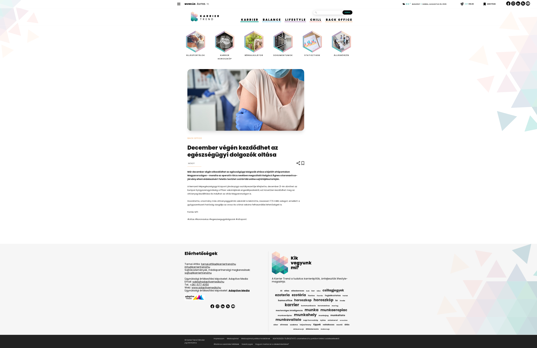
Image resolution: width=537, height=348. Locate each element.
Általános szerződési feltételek (226, 344)
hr (336, 300)
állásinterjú (298, 329)
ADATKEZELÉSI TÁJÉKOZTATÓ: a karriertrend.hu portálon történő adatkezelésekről (306, 338)
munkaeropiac (333, 310)
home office (285, 300)
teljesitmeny (305, 325)
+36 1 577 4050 (199, 284)
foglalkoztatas (333, 295)
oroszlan (344, 320)
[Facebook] (508, 3)
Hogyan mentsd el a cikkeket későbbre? (272, 344)
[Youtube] (528, 3)
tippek (317, 324)
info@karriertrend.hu (197, 267)
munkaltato (337, 315)
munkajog (323, 315)
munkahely (305, 314)
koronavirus (324, 305)
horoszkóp (323, 300)
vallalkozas (328, 324)
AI (281, 290)
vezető (339, 325)
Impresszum (219, 338)
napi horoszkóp (310, 320)
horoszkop (303, 300)
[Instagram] (513, 3)
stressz (284, 324)
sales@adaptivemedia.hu (208, 281)
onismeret (333, 320)
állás (346, 324)
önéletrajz (325, 329)
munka (311, 309)
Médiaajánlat (233, 338)
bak (307, 291)
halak (345, 295)
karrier (292, 304)
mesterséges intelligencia (289, 310)
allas (286, 290)
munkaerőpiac (285, 315)
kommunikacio (308, 306)
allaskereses (297, 290)
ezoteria (282, 295)
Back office (194, 138)
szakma (294, 324)
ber (313, 291)
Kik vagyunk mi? (301, 263)
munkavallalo (288, 319)
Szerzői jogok (247, 344)
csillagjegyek (333, 290)
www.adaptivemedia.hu (206, 287)
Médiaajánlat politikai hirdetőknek (255, 338)
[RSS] (523, 3)
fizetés (320, 296)
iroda (342, 300)
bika (319, 291)
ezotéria (299, 295)
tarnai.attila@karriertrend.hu (218, 264)
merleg (335, 306)
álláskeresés (312, 329)
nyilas (323, 320)
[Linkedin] (518, 3)
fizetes (311, 295)
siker (275, 324)
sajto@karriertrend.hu (198, 273)
